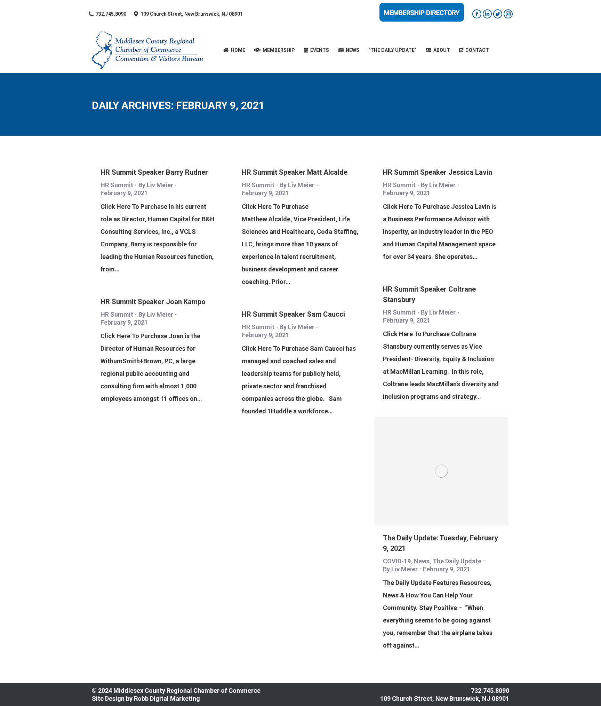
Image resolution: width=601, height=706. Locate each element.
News (422, 561)
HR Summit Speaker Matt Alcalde (294, 172)
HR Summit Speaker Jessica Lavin (437, 172)
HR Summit (117, 185)
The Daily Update (457, 561)
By (155, 185)
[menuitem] (234, 50)
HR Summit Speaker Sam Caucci (293, 314)
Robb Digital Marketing (167, 698)
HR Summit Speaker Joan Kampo (153, 302)
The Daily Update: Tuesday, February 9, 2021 (440, 543)
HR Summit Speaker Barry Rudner (154, 172)
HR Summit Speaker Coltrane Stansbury (429, 294)
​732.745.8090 (111, 14)
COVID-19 (397, 561)
